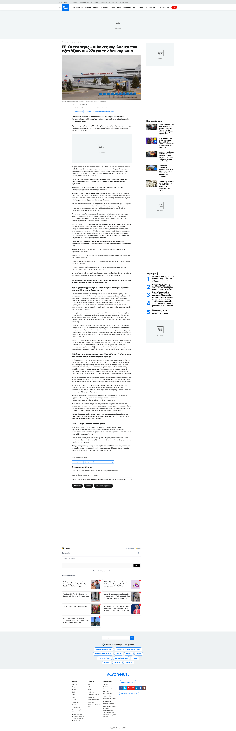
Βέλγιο (79, 42)
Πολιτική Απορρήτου (109, 698)
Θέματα (74, 681)
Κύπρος (106, 662)
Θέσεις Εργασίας (108, 703)
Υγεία (141, 7)
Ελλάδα (128, 653)
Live (174, 7)
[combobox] (130, 2)
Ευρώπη (88, 7)
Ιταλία (139, 653)
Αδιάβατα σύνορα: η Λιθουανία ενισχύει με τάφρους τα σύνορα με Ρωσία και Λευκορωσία (99, 479)
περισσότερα (107, 681)
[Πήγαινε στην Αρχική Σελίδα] (65, 7)
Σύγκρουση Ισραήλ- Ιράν (104, 649)
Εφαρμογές (91, 697)
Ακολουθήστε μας (93, 694)
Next (119, 7)
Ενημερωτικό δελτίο (128, 693)
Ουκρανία (129, 662)
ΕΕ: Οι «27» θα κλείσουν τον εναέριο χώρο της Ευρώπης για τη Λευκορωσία (95, 470)
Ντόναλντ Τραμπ (104, 658)
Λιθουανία (77, 485)
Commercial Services (109, 689)
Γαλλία (119, 653)
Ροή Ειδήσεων (78, 7)
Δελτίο (90, 687)
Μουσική (117, 662)
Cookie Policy (107, 696)
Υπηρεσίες (91, 681)
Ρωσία (135, 658)
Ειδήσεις (67, 42)
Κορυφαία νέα (154, 121)
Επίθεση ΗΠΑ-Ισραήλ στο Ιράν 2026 (128, 649)
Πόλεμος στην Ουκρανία (103, 653)
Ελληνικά (63, 2)
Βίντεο (74, 704)
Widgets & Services (93, 699)
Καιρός (90, 689)
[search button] (120, 2)
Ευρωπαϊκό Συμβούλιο (103, 485)
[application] (101, 77)
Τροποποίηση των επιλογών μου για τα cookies (109, 714)
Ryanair (88, 485)
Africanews (91, 702)
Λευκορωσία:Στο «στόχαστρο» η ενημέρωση (85, 475)
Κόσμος (96, 7)
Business (104, 7)
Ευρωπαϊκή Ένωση (121, 658)
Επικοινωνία (107, 701)
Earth (135, 7)
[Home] (62, 42)
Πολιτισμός (127, 7)
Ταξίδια (112, 7)
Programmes (76, 707)
